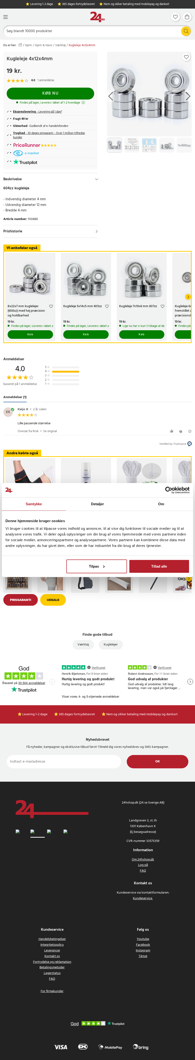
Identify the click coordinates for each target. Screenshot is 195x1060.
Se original (50, 431)
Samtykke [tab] (34, 504)
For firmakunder (52, 991)
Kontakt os (52, 956)
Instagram (143, 950)
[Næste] (188, 297)
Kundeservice (142, 898)
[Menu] (5, 17)
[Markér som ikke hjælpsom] (181, 431)
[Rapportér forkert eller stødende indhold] (190, 431)
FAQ (143, 871)
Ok (157, 761)
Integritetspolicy (52, 945)
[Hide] (97, 179)
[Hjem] (97, 17)
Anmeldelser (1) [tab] (15, 397)
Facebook (143, 945)
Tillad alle (159, 566)
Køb (30, 334)
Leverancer (52, 950)
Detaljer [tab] (97, 504)
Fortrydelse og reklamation (52, 962)
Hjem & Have (43, 45)
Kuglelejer (111, 644)
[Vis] (97, 231)
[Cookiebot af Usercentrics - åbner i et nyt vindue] (169, 490)
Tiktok (143, 956)
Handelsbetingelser (52, 939)
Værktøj (60, 45)
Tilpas (94, 566)
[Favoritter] (175, 16)
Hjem (28, 45)
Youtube (143, 939)
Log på (143, 865)
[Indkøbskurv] (187, 16)
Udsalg (53, 599)
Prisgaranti (20, 599)
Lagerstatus (52, 973)
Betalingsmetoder (52, 967)
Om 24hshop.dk (143, 859)
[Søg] (186, 31)
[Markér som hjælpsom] (172, 431)
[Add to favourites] (186, 57)
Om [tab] (161, 504)
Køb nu (50, 93)
